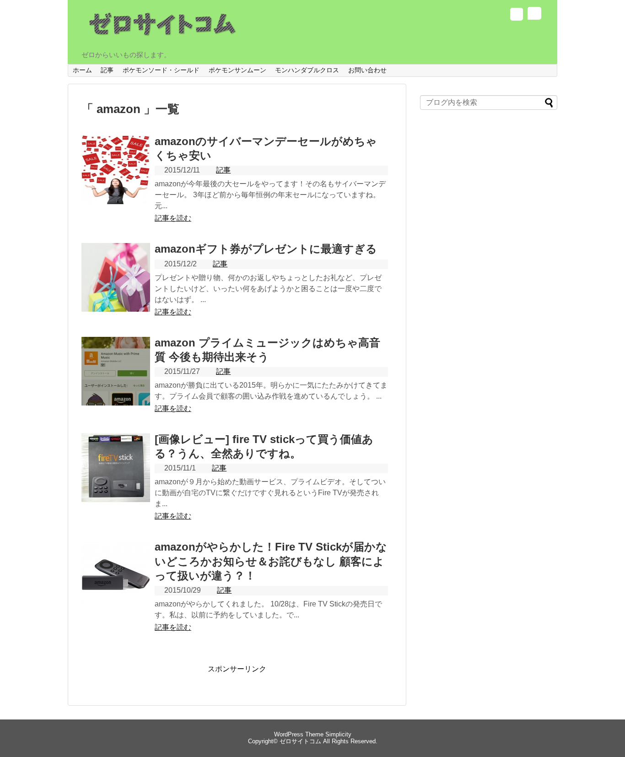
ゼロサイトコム (300, 741)
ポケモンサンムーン (237, 70)
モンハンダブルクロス (307, 70)
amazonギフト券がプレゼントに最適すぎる (266, 249)
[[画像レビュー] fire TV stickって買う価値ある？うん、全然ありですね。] (115, 477)
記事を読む (173, 218)
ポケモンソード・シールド (161, 70)
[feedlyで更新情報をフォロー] (516, 15)
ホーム (82, 70)
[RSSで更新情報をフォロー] (533, 15)
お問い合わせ (367, 70)
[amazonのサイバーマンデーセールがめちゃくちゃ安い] (115, 179)
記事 (107, 70)
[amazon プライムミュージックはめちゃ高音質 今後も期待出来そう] (115, 381)
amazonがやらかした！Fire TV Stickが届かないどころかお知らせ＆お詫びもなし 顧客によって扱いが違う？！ (271, 561)
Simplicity (338, 734)
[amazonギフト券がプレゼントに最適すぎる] (115, 287)
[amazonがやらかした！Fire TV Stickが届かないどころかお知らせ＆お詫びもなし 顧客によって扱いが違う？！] (115, 585)
